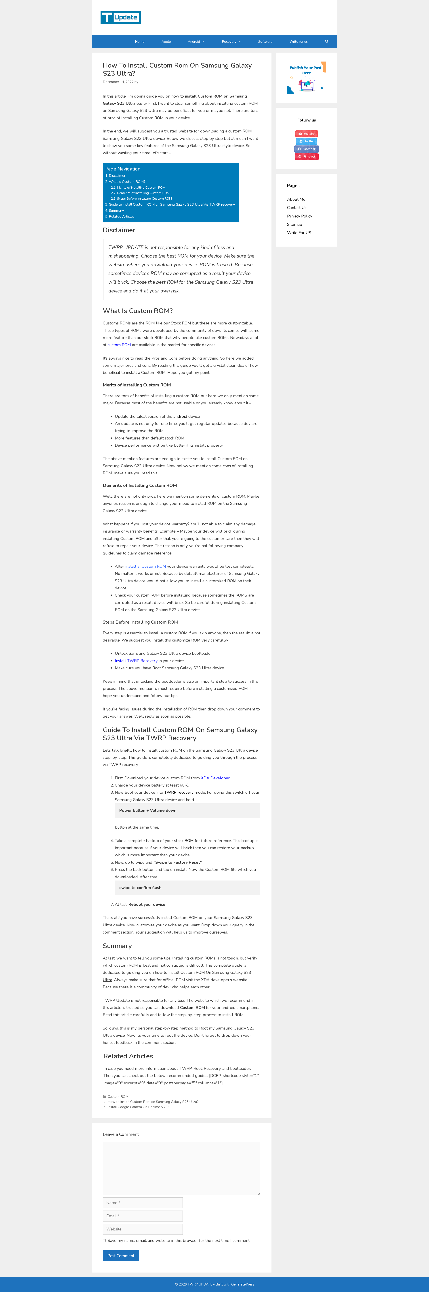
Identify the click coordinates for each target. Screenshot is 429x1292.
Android (194, 41)
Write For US (299, 232)
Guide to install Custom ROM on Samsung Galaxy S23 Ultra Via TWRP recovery (172, 204)
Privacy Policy (299, 216)
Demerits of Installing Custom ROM (143, 193)
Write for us (299, 41)
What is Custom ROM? (127, 181)
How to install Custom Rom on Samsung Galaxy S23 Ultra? (153, 1102)
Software (265, 41)
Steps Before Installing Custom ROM (144, 198)
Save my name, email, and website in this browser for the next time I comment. (179, 1240)
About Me (296, 199)
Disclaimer (117, 175)
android (180, 416)
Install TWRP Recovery (136, 660)
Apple (166, 41)
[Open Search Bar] (326, 41)
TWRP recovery (178, 792)
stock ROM (184, 840)
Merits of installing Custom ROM (141, 187)
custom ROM (119, 345)
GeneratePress (242, 1284)
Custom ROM (118, 1096)
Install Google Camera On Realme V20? (138, 1107)
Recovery (229, 41)
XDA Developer (215, 778)
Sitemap (294, 224)
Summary (116, 210)
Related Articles (122, 216)
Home (140, 41)
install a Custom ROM (145, 566)
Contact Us (297, 207)
